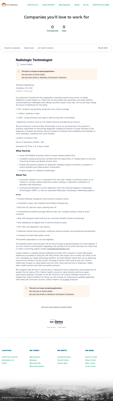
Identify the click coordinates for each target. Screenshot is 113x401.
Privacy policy (51, 327)
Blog (86, 5)
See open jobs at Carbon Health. (33, 74)
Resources (64, 5)
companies (12, 48)
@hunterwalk (35, 363)
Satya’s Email (90, 360)
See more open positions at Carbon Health (56, 307)
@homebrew (35, 357)
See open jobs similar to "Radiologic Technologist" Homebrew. (44, 77)
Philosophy (48, 5)
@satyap (33, 360)
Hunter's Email (91, 357)
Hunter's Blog (63, 360)
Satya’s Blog (62, 363)
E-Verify (66, 279)
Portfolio (33, 5)
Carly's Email (90, 366)
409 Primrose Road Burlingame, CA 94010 (10, 360)
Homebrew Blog (64, 357)
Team (76, 5)
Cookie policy (62, 327)
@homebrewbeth (37, 366)
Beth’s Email (90, 363)
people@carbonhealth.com (58, 249)
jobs (29, 48)
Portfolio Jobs (101, 5)
